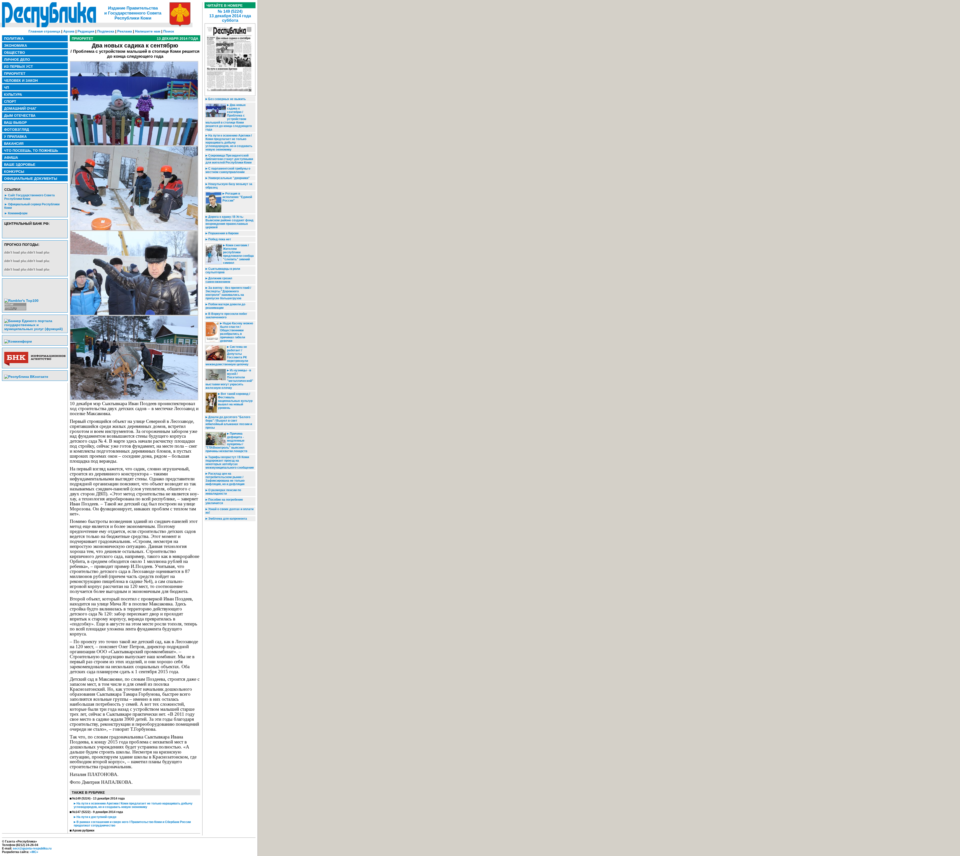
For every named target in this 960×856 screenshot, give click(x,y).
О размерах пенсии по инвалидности (223, 491)
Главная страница (44, 31)
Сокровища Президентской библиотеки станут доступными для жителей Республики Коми (229, 159)
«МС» (34, 852)
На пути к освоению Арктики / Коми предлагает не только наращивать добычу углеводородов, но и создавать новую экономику (133, 805)
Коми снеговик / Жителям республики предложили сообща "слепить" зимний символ (238, 254)
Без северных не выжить (227, 99)
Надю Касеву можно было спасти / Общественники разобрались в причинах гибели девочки (236, 332)
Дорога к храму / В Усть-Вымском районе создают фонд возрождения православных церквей (230, 222)
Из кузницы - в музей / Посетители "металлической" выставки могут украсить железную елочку (229, 379)
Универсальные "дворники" (229, 178)
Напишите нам (147, 31)
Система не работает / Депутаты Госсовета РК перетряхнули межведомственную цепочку (227, 355)
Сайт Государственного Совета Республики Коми (29, 197)
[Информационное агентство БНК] (35, 365)
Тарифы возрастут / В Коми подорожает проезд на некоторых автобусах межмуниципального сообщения (230, 462)
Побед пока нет (219, 239)
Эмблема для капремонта (227, 518)
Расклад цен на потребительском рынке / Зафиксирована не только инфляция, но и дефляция (225, 479)
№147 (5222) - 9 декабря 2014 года (97, 812)
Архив (68, 31)
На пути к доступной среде (96, 817)
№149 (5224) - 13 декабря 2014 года (98, 798)
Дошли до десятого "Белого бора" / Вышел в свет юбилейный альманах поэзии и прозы (229, 422)
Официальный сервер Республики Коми (32, 206)
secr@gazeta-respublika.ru (32, 848)
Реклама (124, 31)
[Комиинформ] (18, 341)
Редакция (86, 31)
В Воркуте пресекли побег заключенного (226, 315)
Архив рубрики (83, 830)
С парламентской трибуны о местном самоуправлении (228, 170)
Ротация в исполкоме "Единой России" (237, 197)
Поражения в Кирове (223, 233)
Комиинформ (17, 213)
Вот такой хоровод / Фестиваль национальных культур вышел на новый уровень (235, 401)
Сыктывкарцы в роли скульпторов (223, 270)
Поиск (168, 31)
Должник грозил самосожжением (219, 280)
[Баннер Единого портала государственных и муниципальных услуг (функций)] (35, 329)
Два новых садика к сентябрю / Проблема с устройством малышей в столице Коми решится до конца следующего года (229, 117)
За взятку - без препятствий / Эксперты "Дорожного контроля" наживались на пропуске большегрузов (228, 293)
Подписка (105, 31)
